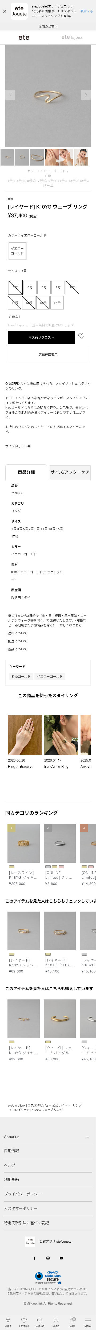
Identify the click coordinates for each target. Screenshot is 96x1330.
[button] (40, 1322)
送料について (17, 633)
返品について (17, 649)
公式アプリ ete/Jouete (55, 1241)
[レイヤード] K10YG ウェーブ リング (38, 1110)
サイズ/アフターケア (70, 472)
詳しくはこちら (70, 625)
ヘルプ (9, 1165)
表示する (87, 11)
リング (16, 511)
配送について (17, 641)
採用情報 (11, 1150)
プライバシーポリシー (22, 1194)
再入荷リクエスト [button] (41, 337)
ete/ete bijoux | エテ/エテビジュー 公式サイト (37, 1105)
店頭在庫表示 (48, 354)
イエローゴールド (50, 676)
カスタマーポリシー (21, 1208)
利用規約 (11, 1179)
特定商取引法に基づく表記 (26, 1223)
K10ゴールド (21, 676)
